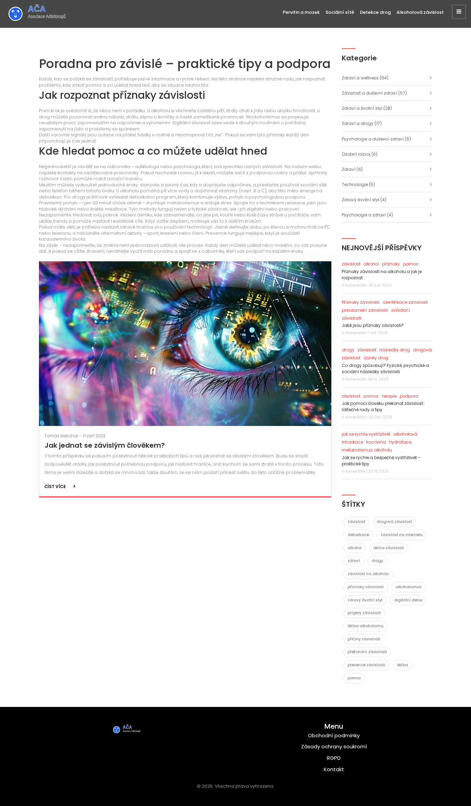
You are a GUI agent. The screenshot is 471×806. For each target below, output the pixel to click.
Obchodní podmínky (334, 735)
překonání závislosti (367, 651)
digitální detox (408, 600)
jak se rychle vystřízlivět (366, 434)
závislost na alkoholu (368, 573)
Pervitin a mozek (301, 12)
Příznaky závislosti (361, 302)
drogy (348, 350)
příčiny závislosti (364, 639)
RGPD (334, 757)
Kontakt (334, 769)
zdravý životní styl (365, 600)
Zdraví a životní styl (367, 108)
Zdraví (352, 169)
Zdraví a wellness (365, 78)
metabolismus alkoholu (367, 450)
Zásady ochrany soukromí (334, 746)
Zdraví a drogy (362, 123)
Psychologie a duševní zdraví (376, 139)
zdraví (354, 560)
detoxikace (358, 534)
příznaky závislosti (366, 587)
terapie (389, 396)
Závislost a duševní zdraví (374, 93)
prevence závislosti (366, 665)
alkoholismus (408, 587)
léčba (402, 665)
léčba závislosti (388, 548)
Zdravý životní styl (364, 200)
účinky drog (375, 358)
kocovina (376, 442)
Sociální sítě (339, 12)
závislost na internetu (402, 534)
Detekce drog (375, 12)
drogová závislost (394, 521)
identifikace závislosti (405, 302)
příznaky (391, 264)
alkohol (371, 264)
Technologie (358, 184)
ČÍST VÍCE (55, 486)
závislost (351, 264)
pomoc (411, 264)
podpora (409, 396)
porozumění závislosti (365, 310)
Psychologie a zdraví (367, 215)
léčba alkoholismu (365, 626)
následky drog (394, 350)
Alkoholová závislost (420, 12)
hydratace (400, 442)
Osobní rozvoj (360, 154)
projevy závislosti (364, 612)
